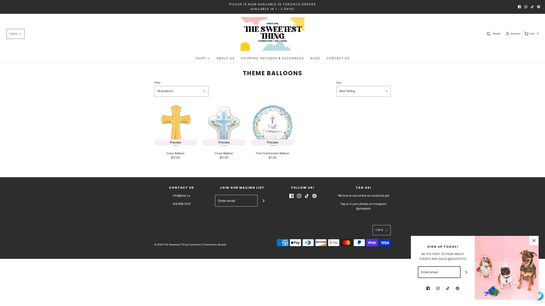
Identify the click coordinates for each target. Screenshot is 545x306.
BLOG (315, 58)
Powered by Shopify (214, 244)
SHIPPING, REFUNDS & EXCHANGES (272, 58)
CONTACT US (338, 58)
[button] (15, 34)
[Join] (263, 201)
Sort (338, 82)
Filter (157, 82)
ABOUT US (226, 58)
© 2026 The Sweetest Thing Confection (177, 244)
